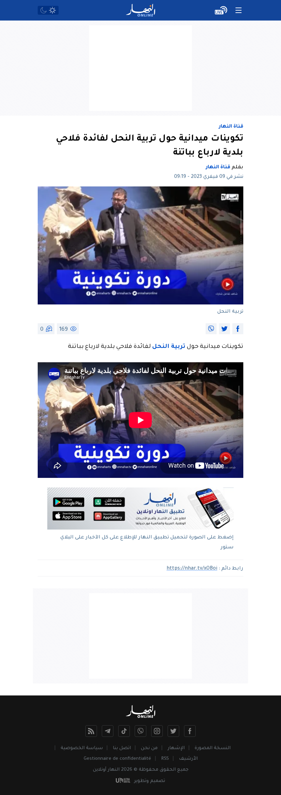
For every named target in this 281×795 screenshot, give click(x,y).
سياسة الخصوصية (82, 748)
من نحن (149, 748)
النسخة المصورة (213, 748)
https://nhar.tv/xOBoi (192, 569)
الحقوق (168, 769)
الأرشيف (188, 758)
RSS (165, 758)
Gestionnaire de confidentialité (117, 758)
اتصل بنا (122, 748)
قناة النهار (231, 127)
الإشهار (176, 748)
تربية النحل (168, 347)
